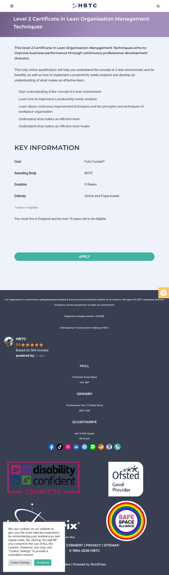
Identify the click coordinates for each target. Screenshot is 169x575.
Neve (66, 564)
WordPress (98, 564)
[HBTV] (109, 446)
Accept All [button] (43, 562)
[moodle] (101, 446)
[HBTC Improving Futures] (84, 6)
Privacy (93, 545)
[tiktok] (59, 446)
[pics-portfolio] (84, 446)
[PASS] (92, 446)
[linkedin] (76, 446)
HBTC (21, 339)
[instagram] (68, 446)
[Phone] (117, 446)
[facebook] (51, 446)
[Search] (158, 6)
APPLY (84, 256)
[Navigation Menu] (11, 6)
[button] (163, 293)
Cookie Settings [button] (20, 562)
